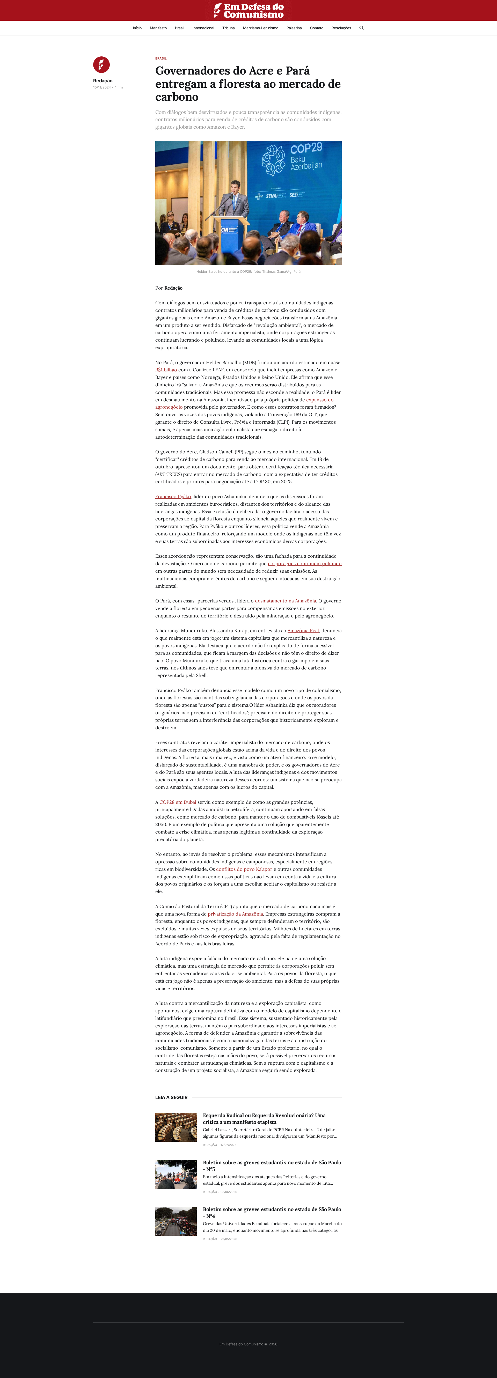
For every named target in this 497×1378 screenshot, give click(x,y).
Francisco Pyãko (173, 496)
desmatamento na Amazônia (285, 601)
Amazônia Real (303, 630)
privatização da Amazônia (235, 914)
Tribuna (228, 28)
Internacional (203, 28)
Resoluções (341, 28)
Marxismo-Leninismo (260, 28)
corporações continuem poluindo (305, 563)
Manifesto (158, 28)
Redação (103, 80)
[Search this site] (362, 28)
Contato (316, 28)
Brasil (179, 28)
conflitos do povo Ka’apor (244, 869)
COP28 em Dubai (177, 802)
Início (137, 28)
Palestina (294, 28)
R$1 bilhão (166, 370)
